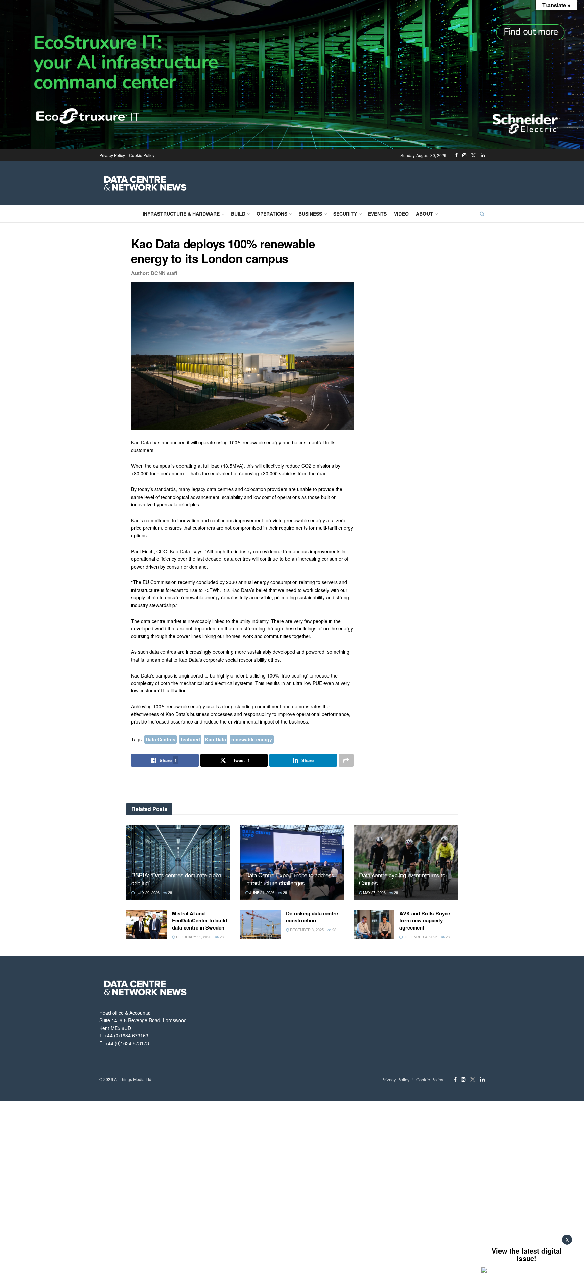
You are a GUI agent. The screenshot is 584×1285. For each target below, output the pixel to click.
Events (377, 213)
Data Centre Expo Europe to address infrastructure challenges (289, 879)
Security (345, 213)
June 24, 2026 (261, 892)
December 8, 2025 (306, 929)
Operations (272, 213)
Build (238, 213)
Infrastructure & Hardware (181, 213)
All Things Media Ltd (132, 1079)
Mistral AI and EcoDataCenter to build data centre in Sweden (199, 920)
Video (401, 213)
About (424, 213)
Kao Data (215, 739)
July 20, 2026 (147, 892)
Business (310, 213)
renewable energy (251, 739)
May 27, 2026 (374, 892)
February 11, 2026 (193, 936)
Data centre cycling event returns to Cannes (402, 879)
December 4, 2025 (420, 936)
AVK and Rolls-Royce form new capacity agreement (424, 920)
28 (169, 892)
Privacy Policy (112, 155)
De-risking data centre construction (312, 917)
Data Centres (160, 739)
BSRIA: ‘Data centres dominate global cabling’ (177, 879)
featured (190, 739)
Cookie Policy (141, 155)
